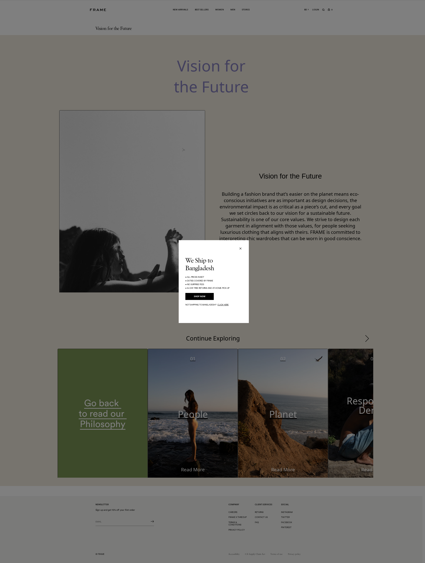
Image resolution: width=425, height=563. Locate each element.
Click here (223, 304)
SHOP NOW (199, 296)
